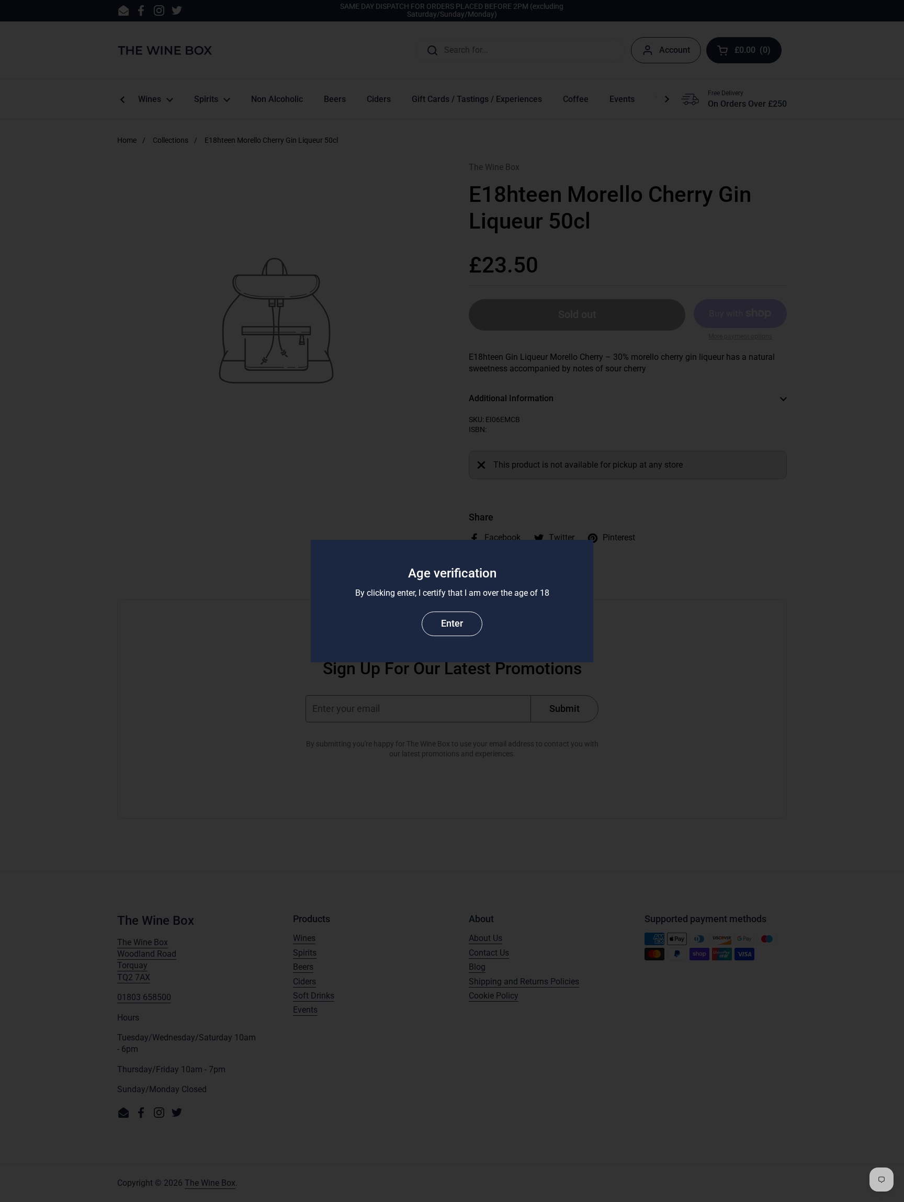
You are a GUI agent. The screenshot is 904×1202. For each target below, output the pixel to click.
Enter (452, 623)
